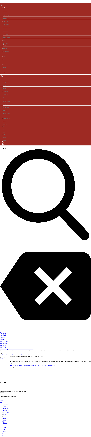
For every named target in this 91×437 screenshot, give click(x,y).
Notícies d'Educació (2, 336)
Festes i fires (5, 48)
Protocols (4, 40)
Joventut (4, 59)
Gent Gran (4, 129)
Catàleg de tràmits (6, 9)
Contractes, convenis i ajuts (7, 34)
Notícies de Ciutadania (3, 334)
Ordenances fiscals (6, 85)
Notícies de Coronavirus (3, 335)
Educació (4, 64)
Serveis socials (5, 124)
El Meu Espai (4, 12)
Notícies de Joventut (2, 339)
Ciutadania (4, 45)
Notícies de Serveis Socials (3, 344)
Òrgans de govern (5, 110)
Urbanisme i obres (5, 91)
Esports (4, 56)
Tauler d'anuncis (5, 43)
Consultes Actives (5, 94)
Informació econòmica (6, 107)
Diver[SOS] (4, 134)
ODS (3, 97)
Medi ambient (5, 67)
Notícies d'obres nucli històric (4, 340)
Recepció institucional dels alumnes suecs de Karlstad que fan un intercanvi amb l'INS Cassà (18, 359)
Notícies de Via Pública (3, 346)
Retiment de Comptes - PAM (6, 113)
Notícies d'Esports (2, 337)
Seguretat (4, 140)
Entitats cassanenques (6, 118)
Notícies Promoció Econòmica (4, 342)
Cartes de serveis (5, 104)
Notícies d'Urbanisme (3, 345)
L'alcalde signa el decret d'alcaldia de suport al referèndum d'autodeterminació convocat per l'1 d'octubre (20, 354)
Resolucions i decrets (6, 18)
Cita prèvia (3, 72)
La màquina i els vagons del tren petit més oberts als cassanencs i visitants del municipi (16, 349)
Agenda (3, 71)
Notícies (3, 141)
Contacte (3, 144)
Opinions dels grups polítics (7, 37)
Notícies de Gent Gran (3, 347)
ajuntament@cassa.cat (4, 1)
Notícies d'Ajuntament (3, 333)
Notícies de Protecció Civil (3, 343)
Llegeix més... (1, 352)
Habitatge (4, 137)
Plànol (3, 142)
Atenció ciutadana (5, 21)
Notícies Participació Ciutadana (4, 341)
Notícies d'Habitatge (3, 338)
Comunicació (5, 11)
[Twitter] (90, 4)
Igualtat (4, 121)
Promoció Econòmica (6, 51)
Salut (4, 132)
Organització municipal (6, 27)
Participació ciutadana (6, 15)
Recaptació (4, 88)
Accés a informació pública (7, 8)
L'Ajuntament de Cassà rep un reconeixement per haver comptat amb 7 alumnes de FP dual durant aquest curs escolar (32, 365)
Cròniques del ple (2, 332)
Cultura (4, 126)
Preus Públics (5, 28)
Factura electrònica (6, 24)
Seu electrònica (5, 31)
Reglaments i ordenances (6, 30)
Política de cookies (2, 400)
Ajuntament (4, 7)
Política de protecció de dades (4, 398)
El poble (3, 44)
